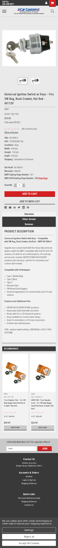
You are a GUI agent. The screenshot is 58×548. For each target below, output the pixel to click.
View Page (43, 178)
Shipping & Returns (29, 483)
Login (24, 480)
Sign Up (32, 480)
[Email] (10, 207)
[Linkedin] (23, 207)
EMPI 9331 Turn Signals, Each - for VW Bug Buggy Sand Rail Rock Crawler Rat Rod (42, 404)
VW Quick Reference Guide (29, 498)
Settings (29, 530)
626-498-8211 (8, 4)
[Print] (14, 207)
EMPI (6, 394)
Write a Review (11, 132)
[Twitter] (19, 207)
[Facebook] (5, 207)
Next (53, 48)
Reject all (29, 536)
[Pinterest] (28, 207)
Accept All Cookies (29, 543)
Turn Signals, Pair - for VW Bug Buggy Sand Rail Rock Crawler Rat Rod (15, 403)
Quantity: (8, 185)
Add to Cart (15, 427)
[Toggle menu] (4, 11)
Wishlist (29, 477)
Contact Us (29, 505)
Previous (4, 48)
